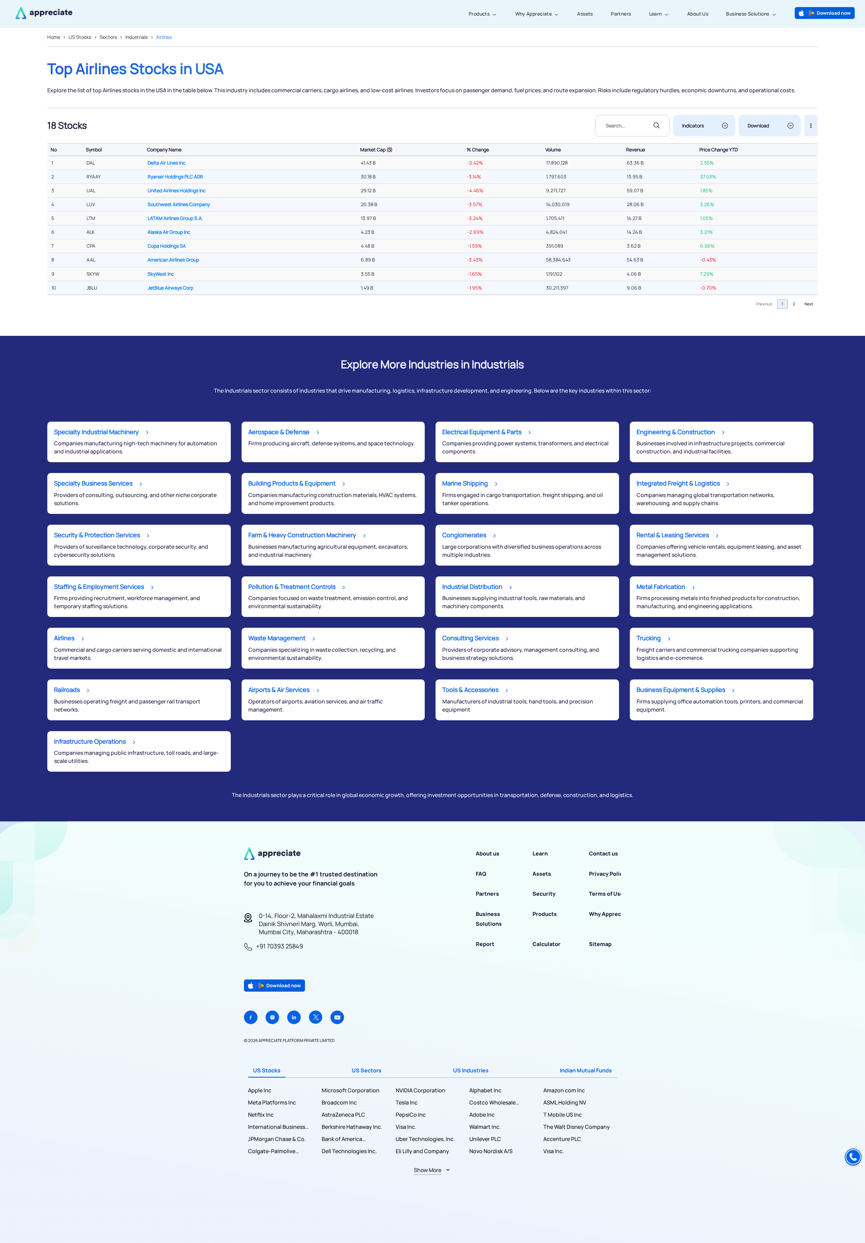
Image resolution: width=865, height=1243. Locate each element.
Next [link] (809, 304)
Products (479, 13)
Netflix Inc (261, 1114)
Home (53, 37)
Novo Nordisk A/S (491, 1151)
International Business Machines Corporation (276, 1127)
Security (544, 893)
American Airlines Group (173, 259)
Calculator (547, 944)
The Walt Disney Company (576, 1126)
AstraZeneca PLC (343, 1114)
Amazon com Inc (564, 1090)
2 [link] (794, 304)
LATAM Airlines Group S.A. (175, 218)
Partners (621, 13)
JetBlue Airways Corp (170, 287)
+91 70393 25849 (279, 946)
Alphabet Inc (485, 1090)
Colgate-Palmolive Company (271, 1151)
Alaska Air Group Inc (169, 232)
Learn (655, 13)
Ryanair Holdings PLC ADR (175, 176)
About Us (697, 13)
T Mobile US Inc (562, 1114)
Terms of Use (606, 893)
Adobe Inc (482, 1114)
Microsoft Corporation (350, 1090)
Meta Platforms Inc (272, 1102)
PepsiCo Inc (411, 1114)
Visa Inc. (406, 1126)
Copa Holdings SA (167, 246)
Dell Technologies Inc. (349, 1151)
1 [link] (782, 304)
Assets (585, 13)
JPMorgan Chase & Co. (277, 1139)
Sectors (108, 37)
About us (487, 853)
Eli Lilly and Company (422, 1151)
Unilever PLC (485, 1139)
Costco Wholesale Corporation (492, 1103)
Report (485, 944)
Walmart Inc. (485, 1126)
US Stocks (80, 37)
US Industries (471, 1070)
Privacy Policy (607, 873)
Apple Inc (259, 1090)
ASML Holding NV (564, 1102)
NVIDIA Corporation (420, 1090)
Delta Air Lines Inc (167, 162)
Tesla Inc (407, 1102)
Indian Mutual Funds (586, 1070)
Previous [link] (764, 304)
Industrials (136, 37)
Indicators (693, 125)
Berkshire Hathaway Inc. (352, 1126)
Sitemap (600, 944)
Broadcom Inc (339, 1102)
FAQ (481, 873)
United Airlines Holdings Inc (177, 190)
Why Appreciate (533, 13)
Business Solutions (747, 13)
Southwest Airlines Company (179, 204)
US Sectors (366, 1070)
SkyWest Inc (161, 274)
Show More (427, 1170)
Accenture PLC (562, 1139)
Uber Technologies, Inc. (425, 1139)
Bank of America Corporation (342, 1139)
